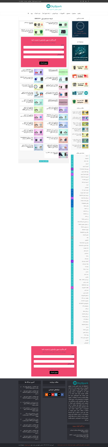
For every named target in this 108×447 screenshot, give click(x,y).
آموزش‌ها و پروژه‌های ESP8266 (28, 23)
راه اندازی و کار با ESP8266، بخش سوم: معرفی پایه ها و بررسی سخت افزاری (52, 131)
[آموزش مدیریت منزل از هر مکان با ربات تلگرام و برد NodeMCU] (84, 113)
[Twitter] (56, 394)
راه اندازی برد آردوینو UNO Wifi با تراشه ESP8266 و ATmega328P (51, 31)
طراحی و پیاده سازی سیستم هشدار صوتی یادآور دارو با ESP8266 (27, 86)
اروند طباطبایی (35, 386)
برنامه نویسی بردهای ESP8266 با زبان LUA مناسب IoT (26, 78)
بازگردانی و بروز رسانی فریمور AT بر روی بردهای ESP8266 (52, 85)
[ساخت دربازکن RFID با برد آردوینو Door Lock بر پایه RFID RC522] (84, 118)
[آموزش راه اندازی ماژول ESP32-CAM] (84, 135)
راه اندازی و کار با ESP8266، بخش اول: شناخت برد (52, 138)
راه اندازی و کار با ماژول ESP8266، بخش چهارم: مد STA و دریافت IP (27, 124)
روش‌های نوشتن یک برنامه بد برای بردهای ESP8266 (52, 23)
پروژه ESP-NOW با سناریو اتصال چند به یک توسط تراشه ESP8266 (27, 71)
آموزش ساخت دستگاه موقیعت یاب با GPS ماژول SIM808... (77, 124)
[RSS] (46, 394)
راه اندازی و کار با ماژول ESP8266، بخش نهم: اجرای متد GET (52, 109)
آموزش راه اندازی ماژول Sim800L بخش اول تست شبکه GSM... (76, 130)
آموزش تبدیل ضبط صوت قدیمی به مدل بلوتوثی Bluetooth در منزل (30, 392)
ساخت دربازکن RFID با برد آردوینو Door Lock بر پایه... (76, 118)
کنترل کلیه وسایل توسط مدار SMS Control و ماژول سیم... (76, 146)
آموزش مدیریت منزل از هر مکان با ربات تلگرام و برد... (76, 113)
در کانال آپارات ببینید (78, 426)
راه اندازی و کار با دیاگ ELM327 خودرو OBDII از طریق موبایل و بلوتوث (30, 404)
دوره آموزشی (55, 13)
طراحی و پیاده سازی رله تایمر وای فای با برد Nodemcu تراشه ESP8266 (51, 94)
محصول (68, 13)
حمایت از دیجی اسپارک (36, 1)
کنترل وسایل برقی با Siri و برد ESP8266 (52, 153)
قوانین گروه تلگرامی (80, 445)
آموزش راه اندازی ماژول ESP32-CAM (76, 134)
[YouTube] (52, 394)
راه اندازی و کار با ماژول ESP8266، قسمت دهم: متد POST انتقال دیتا (27, 101)
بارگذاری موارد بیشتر (44, 161)
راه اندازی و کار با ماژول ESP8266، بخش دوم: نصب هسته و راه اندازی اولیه (27, 131)
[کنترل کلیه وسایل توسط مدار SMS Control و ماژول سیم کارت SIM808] (84, 146)
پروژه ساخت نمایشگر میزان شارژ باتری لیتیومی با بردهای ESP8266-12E (27, 146)
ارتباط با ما (21, 1)
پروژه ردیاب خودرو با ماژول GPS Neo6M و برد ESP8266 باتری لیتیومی (27, 94)
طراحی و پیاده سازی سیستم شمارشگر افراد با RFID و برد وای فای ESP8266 (51, 78)
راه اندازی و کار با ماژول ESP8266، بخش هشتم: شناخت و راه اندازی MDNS (27, 109)
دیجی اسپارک (27, 445)
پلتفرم (79, 13)
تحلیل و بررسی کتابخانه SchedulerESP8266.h (53, 70)
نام (63, 49)
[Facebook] (62, 394)
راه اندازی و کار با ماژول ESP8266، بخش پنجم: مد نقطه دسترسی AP (52, 124)
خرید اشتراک (37, 13)
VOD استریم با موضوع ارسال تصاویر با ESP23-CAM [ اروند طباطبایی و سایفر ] (78, 435)
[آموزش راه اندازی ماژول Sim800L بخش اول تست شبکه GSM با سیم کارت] (84, 129)
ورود (32, 13)
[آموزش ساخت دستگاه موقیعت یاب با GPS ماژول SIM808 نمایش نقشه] (84, 124)
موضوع (74, 13)
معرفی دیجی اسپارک (72, 445)
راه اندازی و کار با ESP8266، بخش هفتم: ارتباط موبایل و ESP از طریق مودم (52, 116)
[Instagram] (59, 394)
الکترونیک (62, 13)
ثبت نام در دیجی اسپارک (62, 445)
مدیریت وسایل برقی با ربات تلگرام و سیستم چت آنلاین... (77, 141)
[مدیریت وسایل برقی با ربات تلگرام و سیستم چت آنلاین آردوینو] (84, 141)
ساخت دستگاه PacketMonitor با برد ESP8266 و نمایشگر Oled (27, 139)
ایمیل (62, 45)
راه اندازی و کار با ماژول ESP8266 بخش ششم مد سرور (27, 115)
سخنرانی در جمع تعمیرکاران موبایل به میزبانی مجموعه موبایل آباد (79, 430)
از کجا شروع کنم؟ (46, 13)
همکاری (29, 1)
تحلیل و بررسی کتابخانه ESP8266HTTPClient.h (53, 100)
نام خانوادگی (60, 54)
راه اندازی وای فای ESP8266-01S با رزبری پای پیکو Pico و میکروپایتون (27, 31)
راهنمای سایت (87, 445)
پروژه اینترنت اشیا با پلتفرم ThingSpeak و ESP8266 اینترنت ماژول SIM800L (52, 146)
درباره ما (25, 1)
